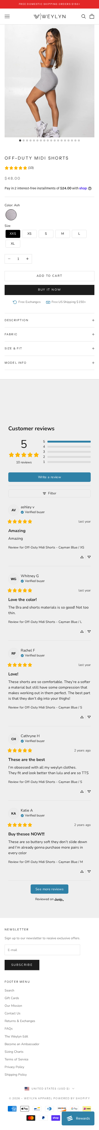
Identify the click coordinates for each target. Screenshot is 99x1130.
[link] (19, 167)
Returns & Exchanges (20, 1021)
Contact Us (12, 1013)
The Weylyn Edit (16, 1036)
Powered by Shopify (71, 1098)
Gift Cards (12, 998)
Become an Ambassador (22, 1044)
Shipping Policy (16, 1074)
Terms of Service (16, 1059)
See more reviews (49, 889)
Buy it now (49, 290)
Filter (52, 493)
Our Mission (13, 1006)
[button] (11, 214)
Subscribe (22, 965)
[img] (33, 512)
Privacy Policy (14, 1067)
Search (9, 990)
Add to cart (50, 276)
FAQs (9, 1028)
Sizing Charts (14, 1052)
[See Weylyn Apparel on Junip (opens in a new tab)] (59, 899)
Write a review (49, 477)
